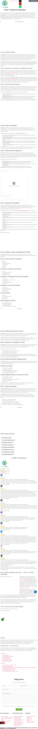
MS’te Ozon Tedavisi (6, 657)
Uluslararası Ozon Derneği (11, 79)
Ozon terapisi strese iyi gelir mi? (8, 444)
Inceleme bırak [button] (3, 472)
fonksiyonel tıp (22, 596)
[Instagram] (20, 1)
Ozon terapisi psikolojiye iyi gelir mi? (8, 440)
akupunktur (13, 596)
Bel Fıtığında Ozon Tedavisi (7, 659)
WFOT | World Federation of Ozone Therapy (10, 671)
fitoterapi (17, 596)
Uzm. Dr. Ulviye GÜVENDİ (26, 580)
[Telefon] (35, 592)
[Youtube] (20, 4)
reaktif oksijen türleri (33, 87)
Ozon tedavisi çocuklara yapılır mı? (8, 447)
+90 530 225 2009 (7, 610)
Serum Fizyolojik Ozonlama (7, 661)
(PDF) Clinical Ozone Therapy (7, 666)
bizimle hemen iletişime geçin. (18, 404)
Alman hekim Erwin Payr (13, 72)
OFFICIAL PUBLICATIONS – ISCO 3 (8, 669)
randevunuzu (23, 650)
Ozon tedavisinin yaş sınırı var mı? (8, 449)
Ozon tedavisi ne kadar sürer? (7, 442)
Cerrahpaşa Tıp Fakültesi (23, 589)
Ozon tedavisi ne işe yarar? (7, 437)
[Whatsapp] (20, 6)
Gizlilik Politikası (20, 706)
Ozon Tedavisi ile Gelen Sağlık (7, 656)
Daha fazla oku (5, 569)
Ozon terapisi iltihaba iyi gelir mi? (8, 454)
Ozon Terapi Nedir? (5, 655)
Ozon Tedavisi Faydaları (6, 658)
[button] (14, 1)
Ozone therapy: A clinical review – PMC (9, 665)
